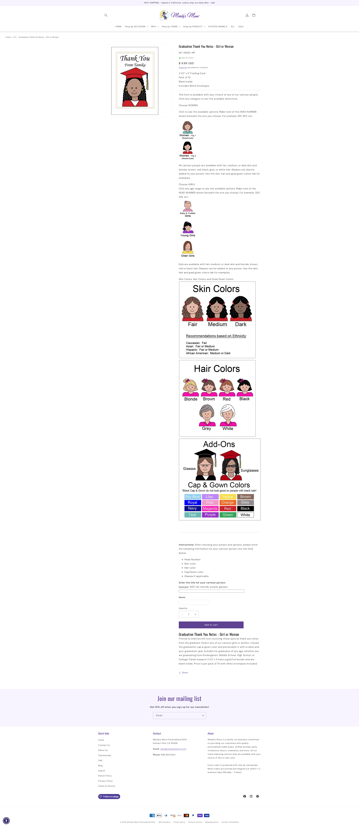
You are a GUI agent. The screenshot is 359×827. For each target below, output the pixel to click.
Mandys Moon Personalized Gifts (141, 822)
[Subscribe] (202, 715)
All (15, 37)
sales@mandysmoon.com (173, 749)
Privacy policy (179, 822)
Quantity (183, 608)
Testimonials (104, 755)
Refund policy (165, 822)
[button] (106, 15)
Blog (100, 765)
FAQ (100, 760)
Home (8, 37)
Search (101, 770)
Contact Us (104, 745)
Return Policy (105, 775)
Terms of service (195, 822)
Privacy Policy (105, 781)
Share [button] (185, 672)
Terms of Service (106, 786)
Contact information (230, 822)
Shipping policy (212, 822)
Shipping (183, 67)
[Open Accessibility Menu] (6, 820)
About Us (103, 750)
